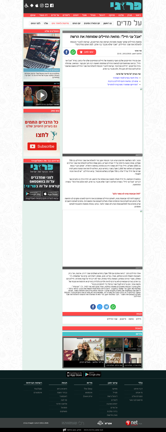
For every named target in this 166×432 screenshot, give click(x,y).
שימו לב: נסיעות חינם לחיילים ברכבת (123, 81)
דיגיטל (102, 15)
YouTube (38, 389)
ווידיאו (139, 334)
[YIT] (72, 429)
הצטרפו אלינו (137, 396)
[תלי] (73, 423)
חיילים (138, 319)
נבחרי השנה (62, 393)
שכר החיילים (112, 319)
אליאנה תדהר (61, 404)
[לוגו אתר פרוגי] (126, 6)
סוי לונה (64, 400)
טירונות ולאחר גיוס (60, 23)
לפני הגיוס (35, 23)
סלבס (121, 15)
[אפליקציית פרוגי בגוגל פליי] (92, 374)
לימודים (66, 15)
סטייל (93, 15)
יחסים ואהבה (112, 404)
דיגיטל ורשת (112, 396)
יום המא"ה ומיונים (92, 23)
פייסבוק (123, 319)
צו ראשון (108, 23)
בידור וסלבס (112, 411)
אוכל (84, 15)
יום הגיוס (76, 23)
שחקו (32, 15)
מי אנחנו (139, 393)
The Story (88, 389)
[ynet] (134, 423)
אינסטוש (88, 393)
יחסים (76, 15)
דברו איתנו (138, 389)
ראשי (138, 15)
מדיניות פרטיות (89, 430)
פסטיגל (64, 408)
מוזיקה (112, 15)
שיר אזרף (138, 51)
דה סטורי (43, 15)
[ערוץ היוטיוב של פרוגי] (41, 134)
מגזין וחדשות (112, 415)
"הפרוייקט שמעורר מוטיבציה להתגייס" (122, 84)
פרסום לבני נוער (136, 400)
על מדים (55, 15)
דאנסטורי (63, 396)
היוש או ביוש (62, 389)
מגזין (129, 15)
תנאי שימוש (99, 430)
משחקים (63, 411)
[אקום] (104, 423)
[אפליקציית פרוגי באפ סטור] (74, 374)
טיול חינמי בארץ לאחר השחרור (125, 78)
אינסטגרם (38, 393)
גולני (46, 23)
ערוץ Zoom (87, 396)
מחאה (131, 319)
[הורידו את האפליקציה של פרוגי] (41, 182)
